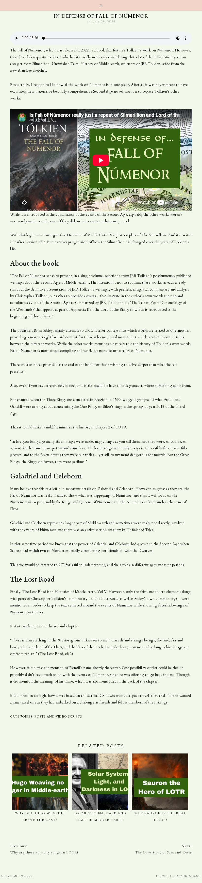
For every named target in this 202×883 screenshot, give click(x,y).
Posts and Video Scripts (58, 717)
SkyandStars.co (187, 876)
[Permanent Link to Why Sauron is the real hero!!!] (160, 756)
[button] (101, 5)
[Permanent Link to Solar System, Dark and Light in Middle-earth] (100, 756)
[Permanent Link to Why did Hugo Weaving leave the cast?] (40, 756)
